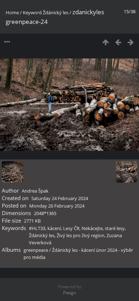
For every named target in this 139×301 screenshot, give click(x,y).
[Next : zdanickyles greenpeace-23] (130, 42)
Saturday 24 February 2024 (59, 198)
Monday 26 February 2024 (56, 206)
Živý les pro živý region (80, 235)
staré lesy (115, 228)
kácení (54, 228)
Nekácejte (92, 228)
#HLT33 (37, 228)
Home (12, 12)
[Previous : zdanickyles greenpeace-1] (118, 42)
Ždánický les (55, 12)
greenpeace (36, 250)
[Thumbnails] (105, 42)
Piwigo (69, 293)
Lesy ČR (71, 228)
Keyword (32, 12)
